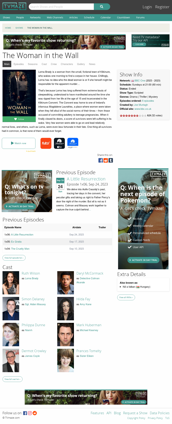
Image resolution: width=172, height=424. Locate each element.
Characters (67, 64)
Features (97, 413)
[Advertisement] (64, 41)
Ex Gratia (16, 241)
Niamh (28, 330)
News (92, 64)
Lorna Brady (31, 278)
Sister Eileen (87, 356)
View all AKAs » (126, 297)
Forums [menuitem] (140, 17)
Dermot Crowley (34, 351)
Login (147, 7)
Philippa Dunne (33, 325)
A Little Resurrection (86, 179)
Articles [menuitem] (73, 17)
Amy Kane (85, 304)
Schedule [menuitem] (89, 17)
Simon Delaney (33, 299)
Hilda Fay (83, 299)
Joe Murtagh (141, 104)
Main (7, 64)
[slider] (133, 115)
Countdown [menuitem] (123, 17)
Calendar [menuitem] (106, 17)
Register (162, 7)
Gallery (81, 64)
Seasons (33, 64)
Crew (54, 64)
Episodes (19, 64)
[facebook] (100, 161)
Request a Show (135, 413)
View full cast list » (12, 379)
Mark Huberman (88, 325)
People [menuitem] (20, 17)
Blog (117, 413)
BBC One (140, 80)
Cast (44, 64)
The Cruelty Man (20, 248)
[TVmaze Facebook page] (25, 413)
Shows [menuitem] (6, 17)
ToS (167, 418)
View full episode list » (14, 257)
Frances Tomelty (88, 351)
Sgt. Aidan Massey (35, 304)
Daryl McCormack (89, 273)
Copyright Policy (136, 418)
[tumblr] (111, 161)
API (108, 413)
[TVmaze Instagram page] (30, 413)
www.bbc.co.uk (143, 108)
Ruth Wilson (31, 273)
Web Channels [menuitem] (55, 17)
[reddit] (105, 161)
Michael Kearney (89, 330)
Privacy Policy (155, 418)
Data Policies (159, 413)
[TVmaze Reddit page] (35, 413)
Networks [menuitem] (35, 17)
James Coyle (32, 356)
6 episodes (148, 100)
